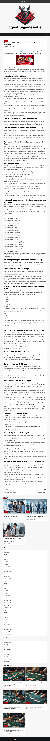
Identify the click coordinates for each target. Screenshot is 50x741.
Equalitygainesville (25, 27)
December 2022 (7, 634)
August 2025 (6, 581)
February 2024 (7, 624)
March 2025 (6, 593)
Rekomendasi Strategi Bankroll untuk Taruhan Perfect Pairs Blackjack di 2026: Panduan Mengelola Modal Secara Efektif (13, 707)
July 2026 (6, 554)
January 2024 (7, 626)
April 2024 (6, 619)
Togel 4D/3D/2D (7, 659)
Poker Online (6, 654)
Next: (36, 491)
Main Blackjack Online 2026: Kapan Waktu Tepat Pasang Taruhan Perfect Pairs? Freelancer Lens (36, 706)
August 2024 (6, 610)
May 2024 (6, 617)
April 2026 (6, 561)
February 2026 (7, 566)
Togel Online (6, 661)
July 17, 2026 (33, 519)
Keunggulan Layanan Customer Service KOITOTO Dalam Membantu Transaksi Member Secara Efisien (13, 540)
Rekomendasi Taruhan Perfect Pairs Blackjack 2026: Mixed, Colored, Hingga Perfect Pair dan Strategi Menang (13, 684)
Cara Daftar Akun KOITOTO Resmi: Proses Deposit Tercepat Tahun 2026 (13, 515)
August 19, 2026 (10, 733)
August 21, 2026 (10, 710)
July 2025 (6, 583)
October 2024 (7, 605)
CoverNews (28, 739)
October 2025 (7, 576)
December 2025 (7, 571)
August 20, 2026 (33, 708)
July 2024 (6, 612)
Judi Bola (6, 647)
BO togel (22, 51)
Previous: (14, 491)
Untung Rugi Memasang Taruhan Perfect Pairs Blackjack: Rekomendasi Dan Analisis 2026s (35, 683)
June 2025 (6, 585)
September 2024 (7, 607)
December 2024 (7, 600)
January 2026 (7, 569)
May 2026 (6, 559)
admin (6, 46)
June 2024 (6, 614)
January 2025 (7, 598)
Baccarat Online (7, 642)
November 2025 (7, 573)
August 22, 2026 (33, 685)
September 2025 (7, 578)
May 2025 (6, 588)
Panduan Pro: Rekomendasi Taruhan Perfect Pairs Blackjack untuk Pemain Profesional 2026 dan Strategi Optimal (13, 730)
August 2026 (6, 552)
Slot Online (6, 656)
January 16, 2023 (11, 46)
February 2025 (7, 595)
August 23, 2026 (10, 686)
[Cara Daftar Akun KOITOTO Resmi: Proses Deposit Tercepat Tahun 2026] (14, 506)
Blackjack (6, 644)
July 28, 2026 (10, 518)
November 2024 (7, 602)
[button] (46, 34)
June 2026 (6, 557)
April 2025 (6, 590)
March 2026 (6, 564)
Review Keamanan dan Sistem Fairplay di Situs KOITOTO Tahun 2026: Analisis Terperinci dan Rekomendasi (35, 516)
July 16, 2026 (10, 543)
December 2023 (7, 629)
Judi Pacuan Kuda (7, 649)
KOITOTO (6, 41)
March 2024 (6, 622)
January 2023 (7, 631)
